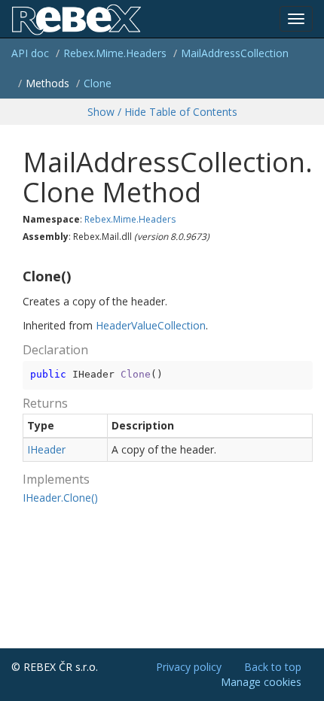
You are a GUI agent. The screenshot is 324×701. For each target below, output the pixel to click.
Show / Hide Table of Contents (162, 112)
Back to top (272, 667)
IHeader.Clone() (60, 497)
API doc (30, 53)
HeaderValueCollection (151, 325)
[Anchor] (16, 276)
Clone (98, 83)
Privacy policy (189, 667)
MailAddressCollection (235, 53)
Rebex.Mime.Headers (115, 53)
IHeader (46, 449)
